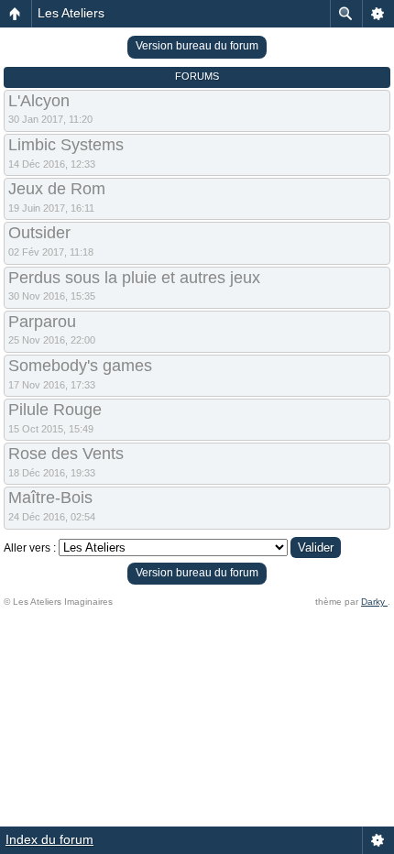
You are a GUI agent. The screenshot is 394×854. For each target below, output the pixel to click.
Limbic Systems (66, 145)
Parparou (42, 321)
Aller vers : (30, 548)
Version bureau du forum (197, 45)
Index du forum (49, 839)
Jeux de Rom (56, 189)
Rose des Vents (66, 453)
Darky (374, 602)
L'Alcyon (39, 101)
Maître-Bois (50, 497)
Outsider (39, 233)
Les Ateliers (71, 12)
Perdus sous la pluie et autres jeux (134, 277)
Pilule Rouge (55, 409)
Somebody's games (80, 365)
